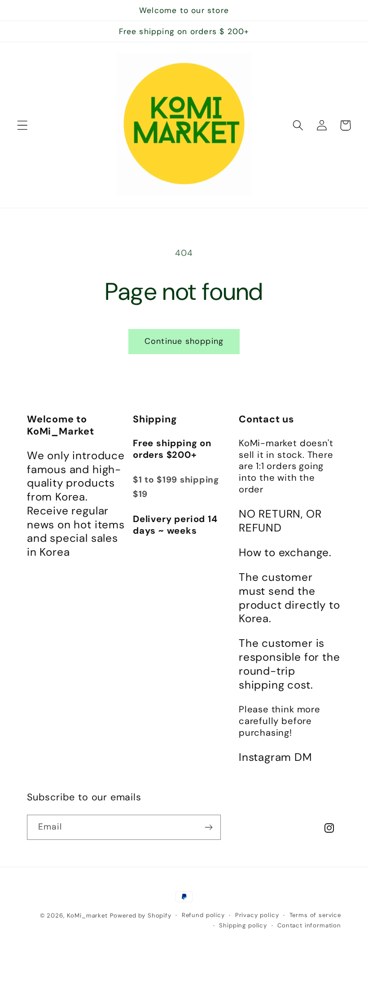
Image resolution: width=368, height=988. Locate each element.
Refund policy (203, 915)
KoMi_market (87, 915)
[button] (23, 125)
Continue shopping (184, 341)
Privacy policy (257, 915)
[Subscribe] (208, 827)
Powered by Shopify (140, 915)
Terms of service (315, 915)
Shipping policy (243, 925)
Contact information (309, 925)
